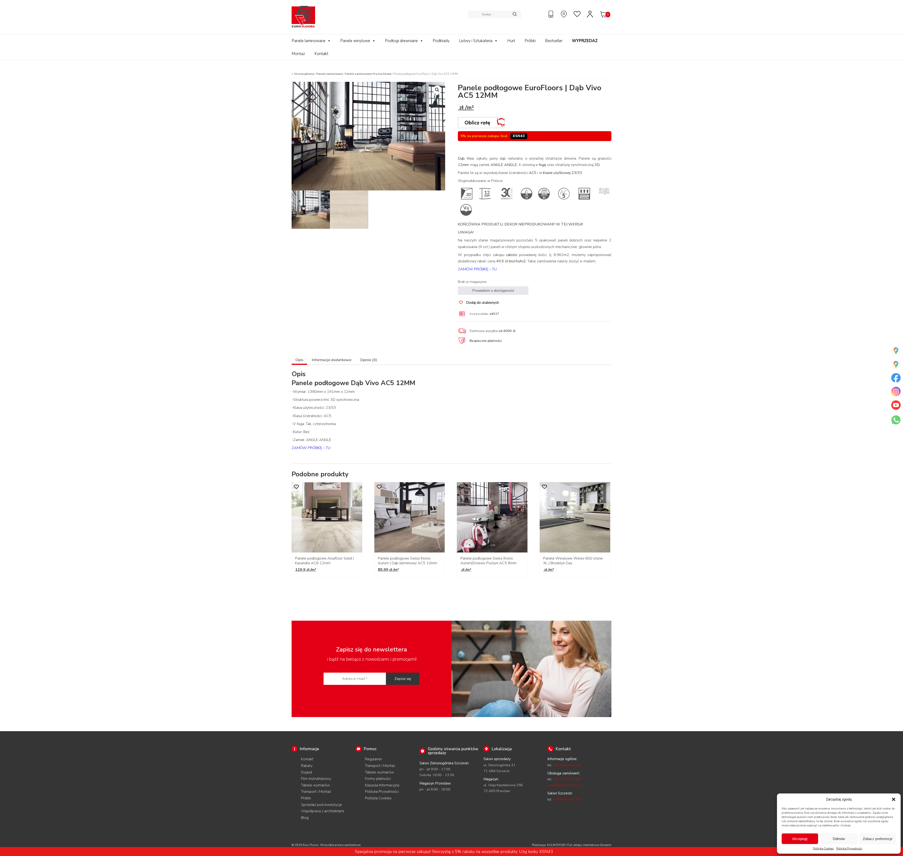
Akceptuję (800, 839)
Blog (305, 817)
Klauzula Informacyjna (382, 785)
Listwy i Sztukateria (475, 40)
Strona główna (304, 74)
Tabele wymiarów (315, 785)
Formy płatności (378, 778)
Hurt (511, 40)
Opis (299, 360)
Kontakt (321, 53)
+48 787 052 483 (567, 779)
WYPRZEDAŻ (585, 40)
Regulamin (373, 759)
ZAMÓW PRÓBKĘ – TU (477, 269)
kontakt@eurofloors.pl (564, 785)
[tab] (299, 360)
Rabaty (307, 765)
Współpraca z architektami (322, 811)
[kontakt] (551, 14)
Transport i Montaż (316, 791)
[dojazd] (564, 14)
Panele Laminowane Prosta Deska (368, 74)
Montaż (298, 53)
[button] (893, 799)
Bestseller (553, 40)
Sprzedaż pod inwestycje (321, 804)
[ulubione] (577, 14)
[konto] (590, 14)
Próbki (530, 40)
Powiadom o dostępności (493, 290)
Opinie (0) (368, 360)
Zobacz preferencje (877, 839)
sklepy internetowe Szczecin (592, 845)
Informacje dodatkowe (331, 360)
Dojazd (306, 772)
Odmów (839, 839)
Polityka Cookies (823, 848)
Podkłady (441, 40)
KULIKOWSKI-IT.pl (559, 845)
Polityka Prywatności (849, 848)
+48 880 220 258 (567, 799)
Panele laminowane (308, 40)
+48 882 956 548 (567, 765)
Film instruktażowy (316, 778)
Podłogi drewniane (401, 40)
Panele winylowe (355, 40)
